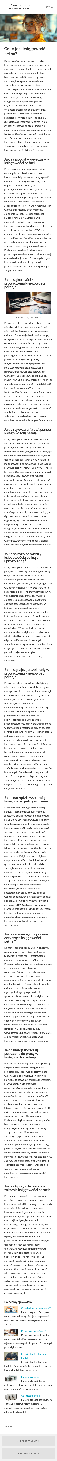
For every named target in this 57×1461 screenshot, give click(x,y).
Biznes (9, 1426)
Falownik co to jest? (31, 1376)
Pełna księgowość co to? (33, 1331)
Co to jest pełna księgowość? (36, 1308)
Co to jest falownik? (31, 1395)
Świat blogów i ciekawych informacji (21, 7)
